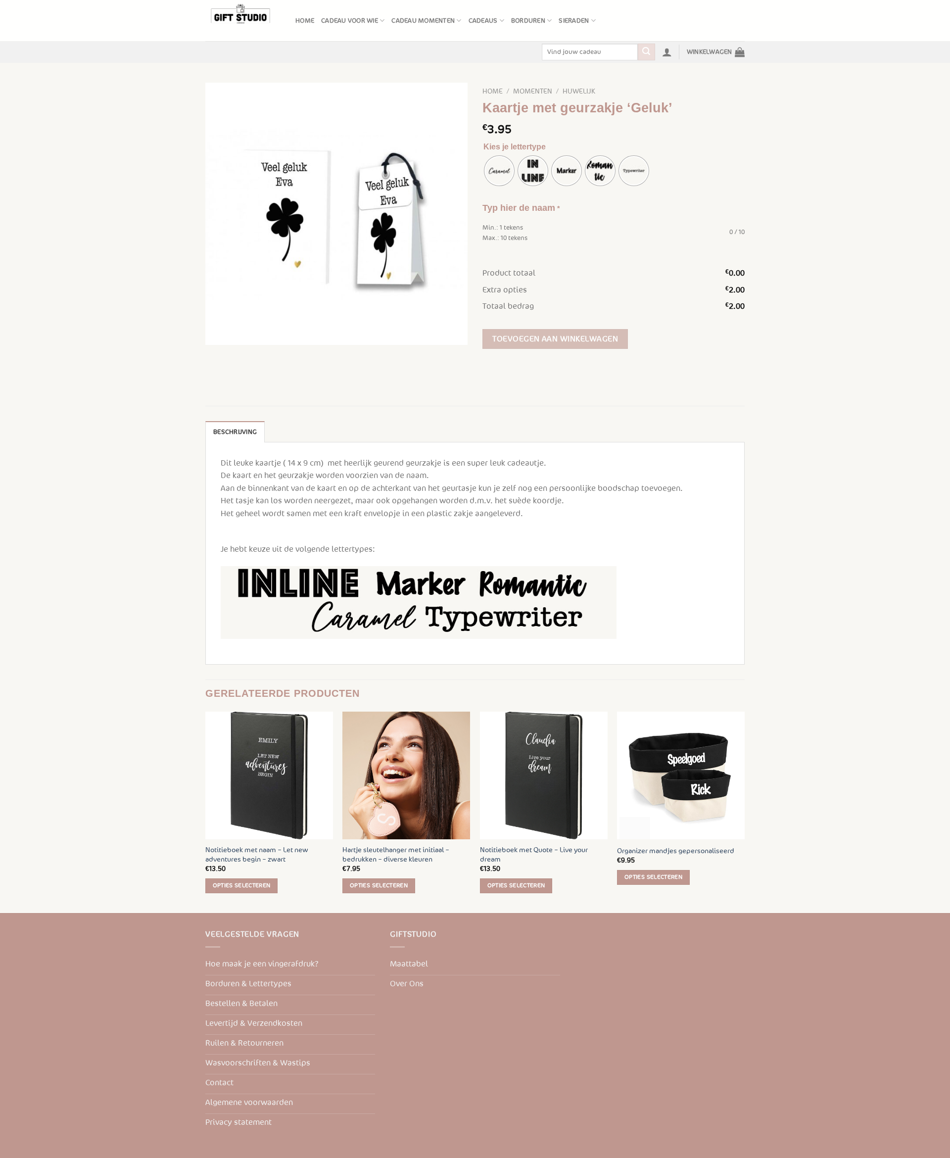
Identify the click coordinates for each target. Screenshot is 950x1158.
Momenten (532, 91)
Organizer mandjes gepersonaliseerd (675, 851)
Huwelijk (579, 91)
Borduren (528, 21)
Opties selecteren (242, 885)
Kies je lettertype (514, 147)
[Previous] (205, 811)
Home (304, 21)
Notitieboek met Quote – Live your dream (534, 855)
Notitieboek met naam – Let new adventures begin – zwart (256, 855)
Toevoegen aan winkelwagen (555, 339)
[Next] (744, 811)
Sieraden (574, 21)
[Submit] (646, 52)
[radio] (499, 171)
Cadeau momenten (423, 21)
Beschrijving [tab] (235, 432)
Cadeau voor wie (349, 21)
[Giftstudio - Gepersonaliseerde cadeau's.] (243, 20)
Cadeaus (483, 21)
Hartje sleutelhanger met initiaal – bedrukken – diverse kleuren (395, 855)
